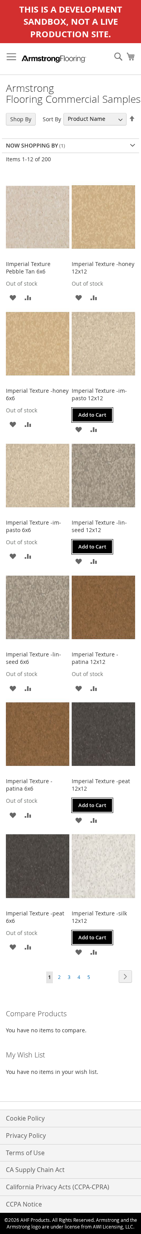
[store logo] (54, 59)
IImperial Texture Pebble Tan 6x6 (28, 267)
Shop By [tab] (20, 119)
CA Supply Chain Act (35, 1169)
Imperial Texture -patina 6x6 (29, 784)
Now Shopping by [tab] (32, 145)
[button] (13, 297)
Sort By (52, 118)
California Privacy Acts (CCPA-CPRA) (57, 1187)
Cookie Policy (25, 1118)
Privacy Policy (26, 1135)
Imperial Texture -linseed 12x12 (99, 526)
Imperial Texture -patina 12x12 (95, 658)
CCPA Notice (24, 1204)
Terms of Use (25, 1152)
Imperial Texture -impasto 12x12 (99, 394)
